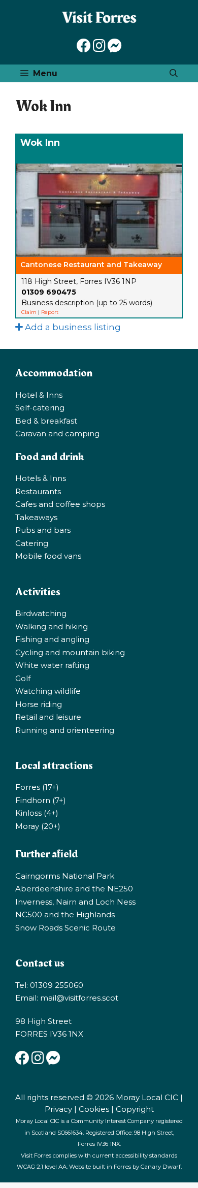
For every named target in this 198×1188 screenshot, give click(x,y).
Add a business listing (72, 327)
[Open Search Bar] (173, 73)
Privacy (58, 1109)
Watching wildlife (48, 691)
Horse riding (38, 704)
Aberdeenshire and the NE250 (74, 888)
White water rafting (52, 665)
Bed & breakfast (46, 421)
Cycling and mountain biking (70, 652)
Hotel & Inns (38, 395)
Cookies (94, 1109)
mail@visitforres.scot (79, 998)
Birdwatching (41, 613)
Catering (31, 543)
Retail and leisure (48, 717)
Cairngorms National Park (64, 876)
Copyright (135, 1109)
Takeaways (36, 517)
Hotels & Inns (40, 478)
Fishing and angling (52, 639)
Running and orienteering (64, 730)
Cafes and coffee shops (60, 504)
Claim (29, 312)
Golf (22, 678)
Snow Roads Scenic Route (65, 928)
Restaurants (38, 491)
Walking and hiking (51, 626)
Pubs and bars (43, 530)
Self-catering (39, 407)
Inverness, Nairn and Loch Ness (75, 902)
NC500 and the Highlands (65, 914)
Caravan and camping (57, 433)
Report (49, 312)
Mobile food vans (48, 556)
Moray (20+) (37, 826)
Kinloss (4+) (36, 813)
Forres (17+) (37, 787)
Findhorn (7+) (40, 800)
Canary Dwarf (161, 1166)
